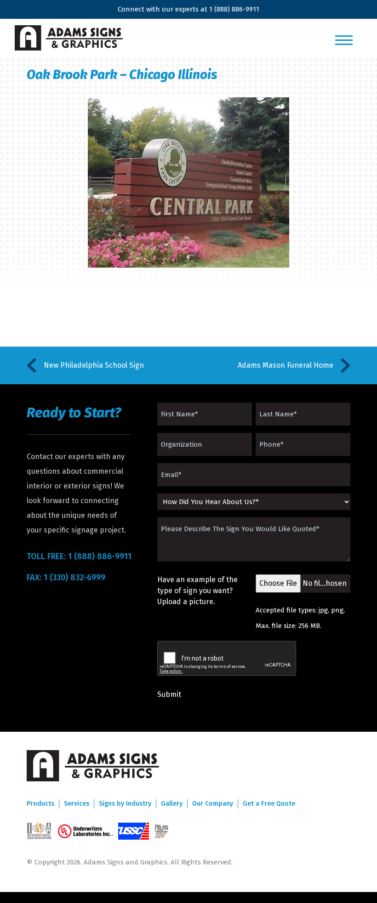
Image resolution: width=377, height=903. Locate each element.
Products (40, 804)
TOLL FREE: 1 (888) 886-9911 (79, 556)
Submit (169, 694)
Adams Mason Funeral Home (285, 365)
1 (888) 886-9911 (234, 9)
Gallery (172, 804)
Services (76, 804)
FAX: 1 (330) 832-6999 (66, 577)
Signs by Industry (125, 804)
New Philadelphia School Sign (94, 365)
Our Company (212, 804)
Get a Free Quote (269, 804)
